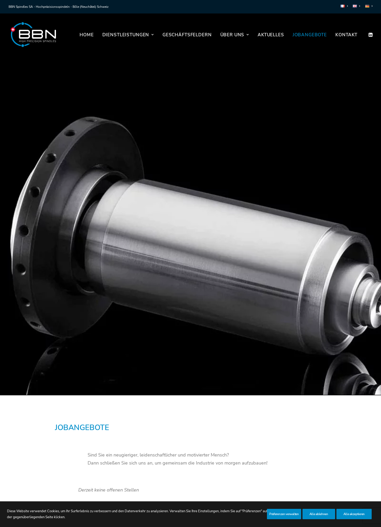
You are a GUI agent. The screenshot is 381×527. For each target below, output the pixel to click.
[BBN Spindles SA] (33, 34)
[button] (370, 34)
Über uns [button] (232, 35)
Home (87, 35)
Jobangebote (310, 35)
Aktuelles (271, 35)
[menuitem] (345, 6)
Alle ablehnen (318, 514)
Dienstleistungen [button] (125, 35)
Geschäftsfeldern (187, 35)
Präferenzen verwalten (284, 514)
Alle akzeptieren (354, 514)
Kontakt (346, 35)
